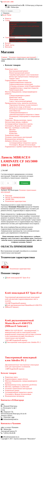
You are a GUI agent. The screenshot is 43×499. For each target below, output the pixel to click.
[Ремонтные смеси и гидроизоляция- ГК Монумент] (6, 15)
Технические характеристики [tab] (15, 201)
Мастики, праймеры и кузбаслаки (17, 387)
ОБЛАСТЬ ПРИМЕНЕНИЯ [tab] (15, 197)
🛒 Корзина (5, 13)
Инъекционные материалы (14, 396)
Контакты (8, 47)
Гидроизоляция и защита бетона (16, 379)
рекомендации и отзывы (18, 39)
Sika (10, 34)
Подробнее (15, 303)
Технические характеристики (20, 269)
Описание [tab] (8, 195)
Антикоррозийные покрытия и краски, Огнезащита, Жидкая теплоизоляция (19, 393)
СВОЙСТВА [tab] (9, 199)
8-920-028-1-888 (7, 2)
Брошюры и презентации (18, 41)
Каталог (8, 43)
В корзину (24, 183)
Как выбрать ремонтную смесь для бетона (24, 26)
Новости (8, 18)
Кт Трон (12, 28)
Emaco (11, 30)
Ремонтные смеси (11, 377)
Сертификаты (10, 37)
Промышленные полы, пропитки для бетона (21, 385)
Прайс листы (9, 45)
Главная (4, 57)
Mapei (11, 32)
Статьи (7, 20)
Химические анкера (12, 390)
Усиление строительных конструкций (22, 57)
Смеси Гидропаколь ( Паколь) (19, 35)
